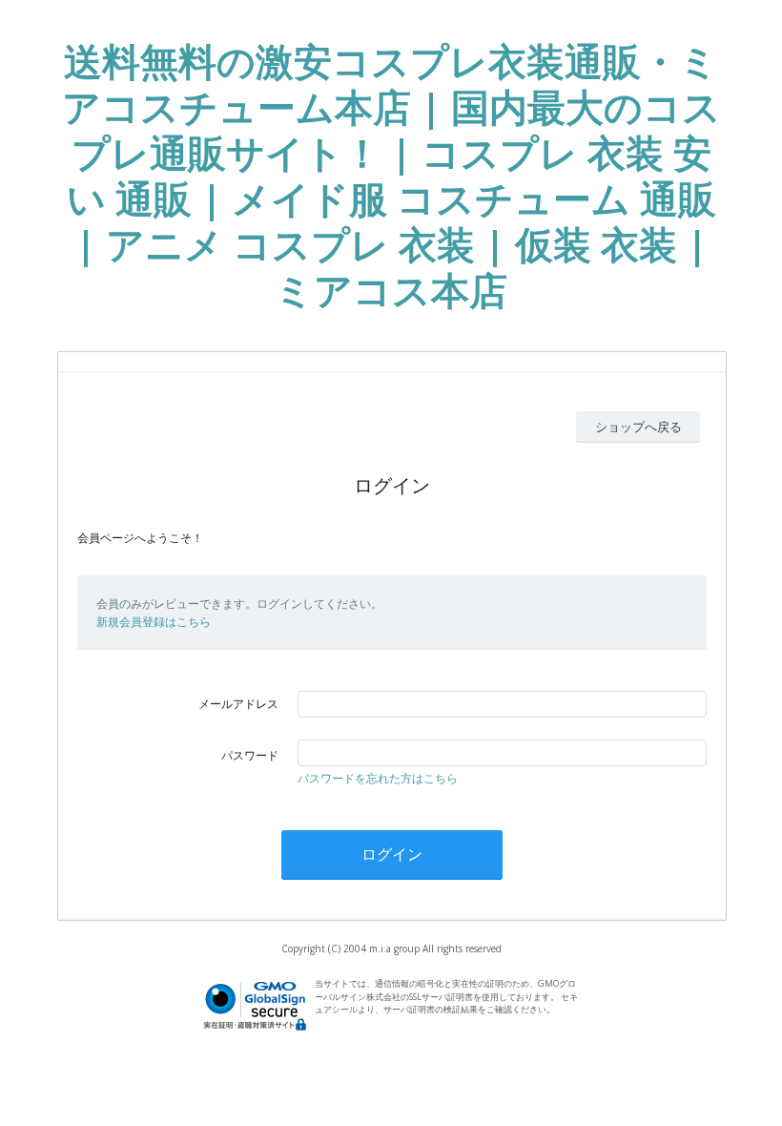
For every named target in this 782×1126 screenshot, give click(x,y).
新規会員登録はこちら (153, 622)
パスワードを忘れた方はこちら (378, 778)
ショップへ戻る (638, 426)
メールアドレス (238, 704)
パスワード (249, 755)
